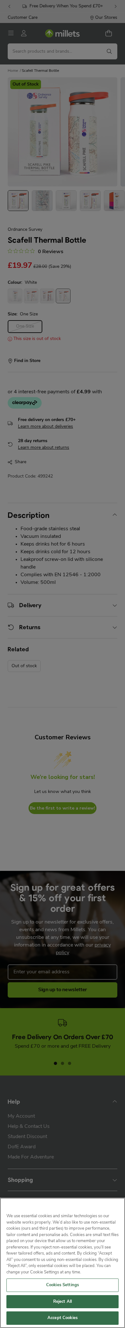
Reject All (62, 1302)
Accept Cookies (62, 1318)
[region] (62, 1263)
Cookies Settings (62, 1285)
